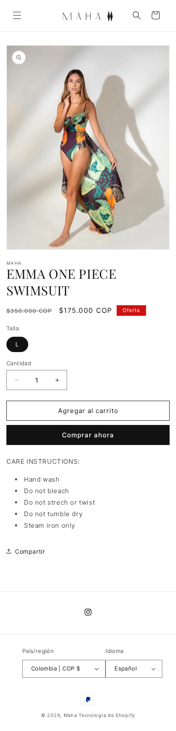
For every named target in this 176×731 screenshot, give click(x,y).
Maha (70, 715)
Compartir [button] (30, 551)
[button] (17, 15)
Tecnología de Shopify (107, 715)
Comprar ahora (88, 435)
